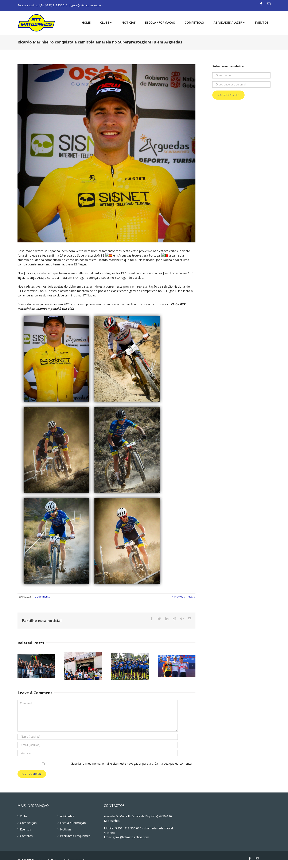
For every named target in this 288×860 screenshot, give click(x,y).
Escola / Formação (73, 823)
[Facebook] (261, 3)
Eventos (25, 829)
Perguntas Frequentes (75, 836)
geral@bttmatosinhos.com (87, 5)
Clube (24, 816)
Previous (179, 596)
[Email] (269, 3)
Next (190, 596)
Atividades (67, 816)
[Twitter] (159, 618)
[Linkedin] (166, 618)
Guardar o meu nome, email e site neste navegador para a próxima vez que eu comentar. (132, 763)
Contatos (26, 836)
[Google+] (182, 618)
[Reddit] (174, 618)
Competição (28, 823)
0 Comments (42, 596)
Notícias (65, 829)
